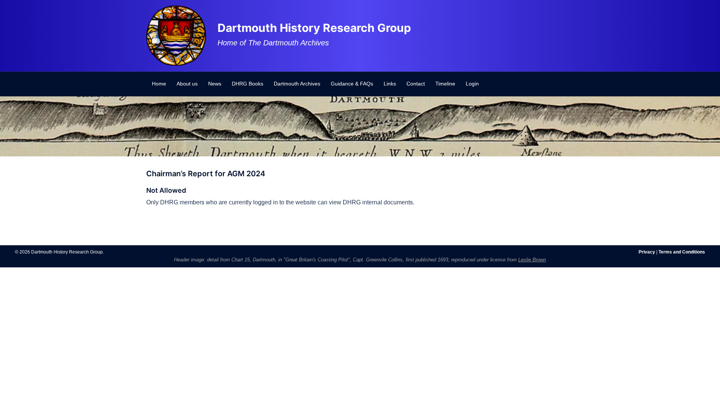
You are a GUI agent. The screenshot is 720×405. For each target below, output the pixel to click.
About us (187, 84)
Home (159, 84)
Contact (415, 84)
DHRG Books (247, 84)
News (214, 84)
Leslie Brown (532, 259)
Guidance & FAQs (352, 84)
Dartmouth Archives (297, 84)
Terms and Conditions (681, 252)
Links (390, 84)
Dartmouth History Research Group (314, 27)
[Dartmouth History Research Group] (176, 35)
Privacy (647, 252)
